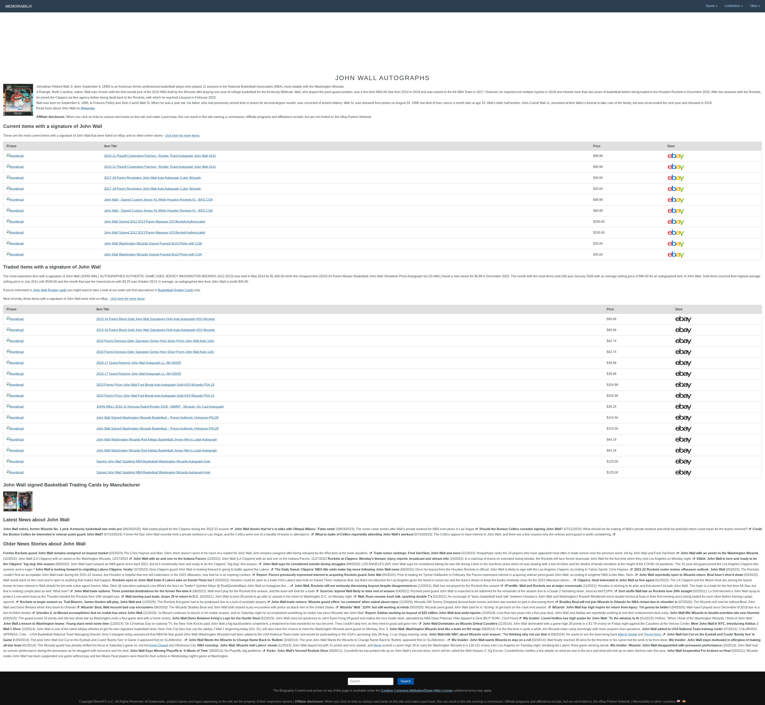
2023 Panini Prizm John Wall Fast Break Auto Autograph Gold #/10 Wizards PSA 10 (155, 384)
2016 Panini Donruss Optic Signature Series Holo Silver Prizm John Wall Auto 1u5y (155, 341)
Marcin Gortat (627, 634)
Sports (710, 6)
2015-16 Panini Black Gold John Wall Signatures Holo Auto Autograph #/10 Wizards (155, 319)
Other (754, 6)
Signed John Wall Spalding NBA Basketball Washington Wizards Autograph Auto (153, 461)
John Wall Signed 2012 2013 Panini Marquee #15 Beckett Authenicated (154, 221)
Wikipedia (88, 108)
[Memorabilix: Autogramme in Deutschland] (684, 701)
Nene (378, 645)
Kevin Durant (158, 645)
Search (406, 681)
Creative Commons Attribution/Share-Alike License (417, 690)
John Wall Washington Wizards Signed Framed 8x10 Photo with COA (153, 243)
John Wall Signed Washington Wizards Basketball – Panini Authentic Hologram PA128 (157, 417)
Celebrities (732, 6)
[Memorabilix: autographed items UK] (678, 701)
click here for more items (182, 135)
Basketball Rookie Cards (175, 290)
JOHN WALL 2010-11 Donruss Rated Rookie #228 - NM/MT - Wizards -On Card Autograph (160, 406)
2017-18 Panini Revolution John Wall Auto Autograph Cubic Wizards (152, 177)
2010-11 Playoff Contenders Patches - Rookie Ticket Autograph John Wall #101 (160, 156)
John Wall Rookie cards (50, 290)
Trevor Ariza (652, 634)
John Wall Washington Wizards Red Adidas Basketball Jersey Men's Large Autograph (156, 439)
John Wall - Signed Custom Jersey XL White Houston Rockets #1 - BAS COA (158, 199)
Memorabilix (18, 6)
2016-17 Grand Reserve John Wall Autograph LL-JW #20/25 (138, 363)
